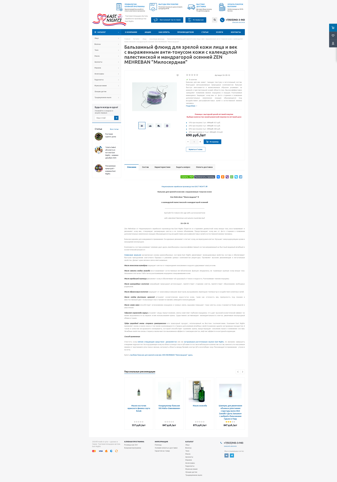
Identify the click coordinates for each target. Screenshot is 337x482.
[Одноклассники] (222, 177)
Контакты (236, 32)
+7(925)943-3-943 (235, 20)
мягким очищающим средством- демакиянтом (157, 342)
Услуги (219, 32)
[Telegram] (240, 177)
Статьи (204, 32)
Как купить (164, 32)
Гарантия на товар (162, 451)
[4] (195, 75)
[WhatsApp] (231, 177)
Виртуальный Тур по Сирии (170, 20)
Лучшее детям (100, 91)
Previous (238, 372)
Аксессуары (99, 74)
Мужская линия (101, 85)
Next (242, 372)
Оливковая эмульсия (132, 255)
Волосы (98, 44)
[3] (192, 75)
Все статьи (114, 129)
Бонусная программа (132, 448)
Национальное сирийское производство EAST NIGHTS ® (184, 186)
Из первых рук (198, 20)
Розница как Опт (131, 445)
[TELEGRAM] (232, 455)
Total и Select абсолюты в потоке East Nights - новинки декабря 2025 (111, 152)
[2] (190, 75)
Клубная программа (134, 442)
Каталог (102, 32)
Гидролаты (99, 80)
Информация (161, 442)
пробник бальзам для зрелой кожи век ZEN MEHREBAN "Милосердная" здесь (161, 355)
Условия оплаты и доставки (166, 448)
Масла (97, 56)
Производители (185, 32)
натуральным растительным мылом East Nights (204, 342)
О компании (131, 32)
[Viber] (227, 177)
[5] (197, 75)
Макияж (98, 68)
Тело (96, 50)
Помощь (158, 445)
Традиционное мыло (103, 97)
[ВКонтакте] (218, 177)
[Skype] (236, 177)
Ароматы (98, 62)
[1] (187, 75)
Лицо (97, 38)
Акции (148, 32)
